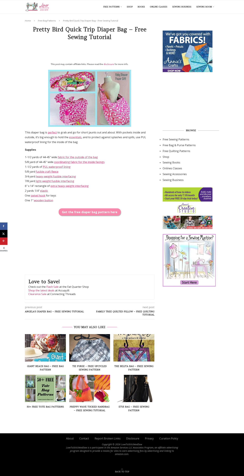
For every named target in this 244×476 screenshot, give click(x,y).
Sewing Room (204, 6)
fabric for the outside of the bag (78, 157)
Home (28, 20)
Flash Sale (52, 287)
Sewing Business (181, 6)
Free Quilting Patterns (176, 151)
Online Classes (158, 6)
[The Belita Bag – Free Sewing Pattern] (133, 347)
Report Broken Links (108, 438)
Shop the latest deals (41, 290)
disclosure (109, 64)
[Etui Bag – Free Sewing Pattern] (133, 388)
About (70, 438)
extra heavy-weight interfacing (69, 186)
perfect (52, 132)
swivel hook (38, 195)
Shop (130, 6)
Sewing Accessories (175, 174)
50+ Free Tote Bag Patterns (45, 406)
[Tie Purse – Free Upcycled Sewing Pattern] (89, 347)
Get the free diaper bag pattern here (89, 212)
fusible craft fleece (47, 171)
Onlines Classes (172, 168)
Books (141, 6)
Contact (84, 438)
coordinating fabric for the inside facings (79, 162)
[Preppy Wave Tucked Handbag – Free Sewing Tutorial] (89, 388)
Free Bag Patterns (47, 20)
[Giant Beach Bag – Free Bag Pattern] (45, 347)
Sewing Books (171, 162)
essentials (75, 137)
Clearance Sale (37, 294)
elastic (44, 191)
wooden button (43, 200)
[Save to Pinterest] (3, 241)
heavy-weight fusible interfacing (56, 176)
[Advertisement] (89, 52)
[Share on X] (3, 233)
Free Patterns (111, 6)
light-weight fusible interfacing (55, 181)
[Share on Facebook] (3, 226)
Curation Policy (168, 438)
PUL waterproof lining (57, 167)
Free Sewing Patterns (176, 139)
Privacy (149, 438)
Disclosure (132, 438)
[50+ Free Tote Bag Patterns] (45, 388)
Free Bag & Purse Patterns (179, 145)
